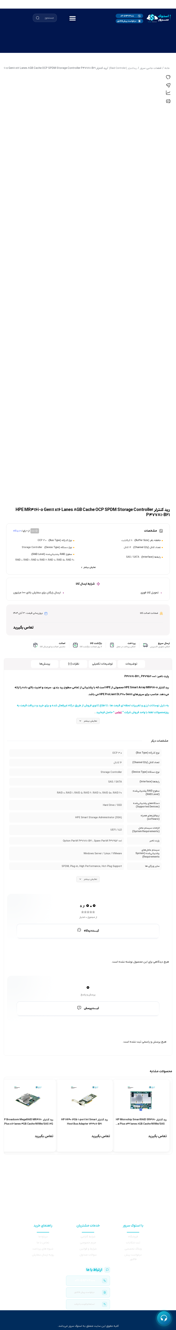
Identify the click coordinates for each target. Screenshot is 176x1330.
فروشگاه (133, 1236)
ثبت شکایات (133, 1242)
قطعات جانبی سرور (150, 68)
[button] (72, 18)
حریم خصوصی (88, 1242)
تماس (118, 712)
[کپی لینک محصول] (168, 85)
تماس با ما (43, 1242)
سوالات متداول (88, 1255)
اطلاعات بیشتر (153, 1143)
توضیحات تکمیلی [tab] (102, 664)
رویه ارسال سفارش (43, 1255)
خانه (167, 68)
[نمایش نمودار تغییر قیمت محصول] (168, 92)
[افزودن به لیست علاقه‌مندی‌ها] (168, 77)
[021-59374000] (88, 1281)
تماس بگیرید (23, 627)
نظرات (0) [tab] (73, 664)
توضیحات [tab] (131, 664)
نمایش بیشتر (90, 720)
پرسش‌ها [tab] (44, 664)
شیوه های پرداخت (42, 1249)
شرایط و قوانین (88, 1249)
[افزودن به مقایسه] (168, 102)
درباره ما (43, 1236)
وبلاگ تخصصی (133, 1249)
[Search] (37, 18)
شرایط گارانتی (88, 1236)
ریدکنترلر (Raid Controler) (123, 68)
